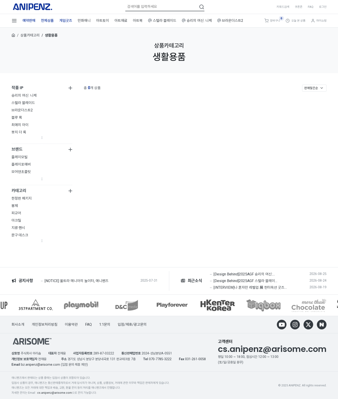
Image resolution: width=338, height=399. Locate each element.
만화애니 (84, 20)
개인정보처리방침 (44, 324)
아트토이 (102, 20)
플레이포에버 (21, 164)
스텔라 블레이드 (164, 20)
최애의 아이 (20, 125)
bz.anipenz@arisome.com (40, 365)
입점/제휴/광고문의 (132, 324)
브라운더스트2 (232, 20)
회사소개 (17, 324)
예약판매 (29, 20)
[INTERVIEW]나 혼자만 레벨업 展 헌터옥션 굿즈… (250, 287)
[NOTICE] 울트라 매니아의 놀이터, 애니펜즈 (77, 281)
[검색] (201, 6)
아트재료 (121, 20)
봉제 (14, 206)
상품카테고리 (30, 35)
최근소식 (194, 280)
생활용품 (51, 35)
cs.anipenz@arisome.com (272, 349)
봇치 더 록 (18, 132)
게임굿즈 (65, 20)
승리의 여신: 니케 (199, 20)
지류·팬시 (18, 228)
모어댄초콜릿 (21, 172)
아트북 (138, 20)
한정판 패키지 (21, 198)
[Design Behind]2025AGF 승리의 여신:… (244, 274)
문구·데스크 (19, 235)
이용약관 (71, 324)
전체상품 (47, 20)
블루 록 (16, 117)
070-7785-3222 (160, 359)
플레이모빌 (19, 157)
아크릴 (16, 220)
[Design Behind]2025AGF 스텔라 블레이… (245, 281)
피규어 (16, 213)
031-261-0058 (195, 359)
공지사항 (25, 280)
